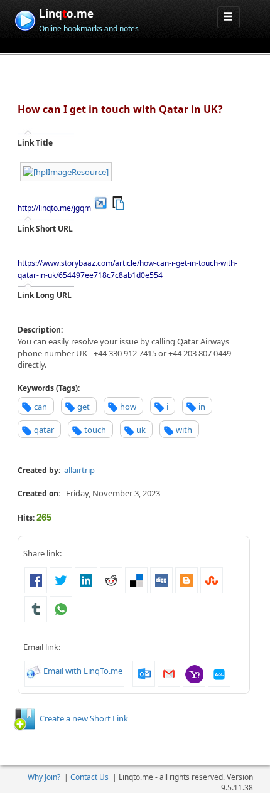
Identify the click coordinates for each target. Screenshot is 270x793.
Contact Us (89, 777)
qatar (44, 429)
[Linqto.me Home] (25, 19)
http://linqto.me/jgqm (54, 208)
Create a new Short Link (84, 718)
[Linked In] (86, 579)
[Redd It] (111, 579)
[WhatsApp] (60, 608)
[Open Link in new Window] (101, 202)
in (201, 406)
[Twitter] (60, 579)
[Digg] (161, 579)
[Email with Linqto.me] (33, 670)
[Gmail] (168, 672)
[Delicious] (136, 579)
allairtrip (79, 470)
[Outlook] (143, 672)
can (40, 406)
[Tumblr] (35, 608)
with (184, 429)
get (83, 406)
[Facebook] (35, 579)
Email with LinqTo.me (82, 670)
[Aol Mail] (219, 672)
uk (141, 429)
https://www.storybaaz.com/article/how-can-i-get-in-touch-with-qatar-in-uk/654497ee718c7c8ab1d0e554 (127, 269)
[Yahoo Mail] (194, 672)
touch (95, 429)
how (128, 406)
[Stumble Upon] (211, 579)
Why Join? (44, 777)
